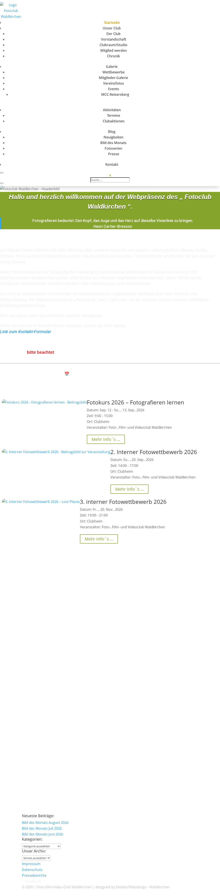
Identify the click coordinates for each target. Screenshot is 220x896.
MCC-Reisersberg (115, 94)
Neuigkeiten (113, 137)
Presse (113, 154)
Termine (113, 115)
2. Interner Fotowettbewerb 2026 (153, 452)
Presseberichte (34, 875)
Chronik (113, 56)
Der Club (113, 33)
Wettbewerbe (113, 72)
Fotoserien (113, 148)
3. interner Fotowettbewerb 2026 (123, 502)
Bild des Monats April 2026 (21, 776)
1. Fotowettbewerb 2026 (19, 696)
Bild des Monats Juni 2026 (20, 656)
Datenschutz (32, 869)
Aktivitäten (112, 110)
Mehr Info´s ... (106, 439)
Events (113, 89)
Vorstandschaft (113, 39)
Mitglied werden (113, 50)
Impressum (31, 863)
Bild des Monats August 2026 (23, 576)
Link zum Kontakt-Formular (25, 331)
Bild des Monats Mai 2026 (20, 736)
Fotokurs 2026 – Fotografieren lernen (135, 402)
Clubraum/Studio (113, 45)
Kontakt (111, 164)
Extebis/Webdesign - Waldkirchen (143, 887)
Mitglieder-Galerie (113, 77)
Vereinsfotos (113, 83)
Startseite (112, 22)
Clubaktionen (113, 121)
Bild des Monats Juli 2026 (20, 616)
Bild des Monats (113, 142)
